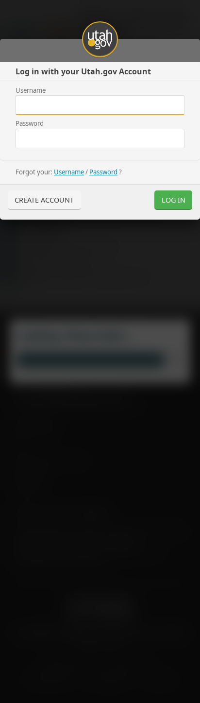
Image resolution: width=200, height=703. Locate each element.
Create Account (44, 200)
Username (31, 90)
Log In (173, 200)
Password (30, 123)
